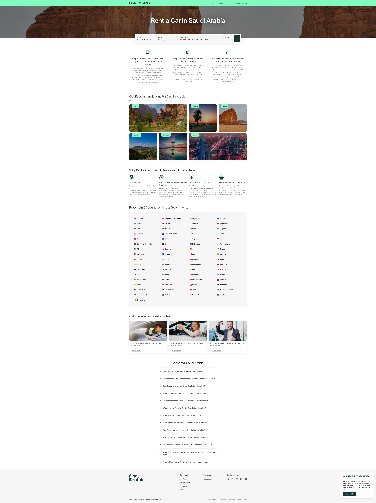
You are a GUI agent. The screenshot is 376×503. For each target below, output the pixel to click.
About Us (182, 479)
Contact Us (223, 3)
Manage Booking (241, 3)
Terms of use (242, 500)
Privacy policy (212, 500)
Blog (214, 3)
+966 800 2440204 (209, 480)
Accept (349, 494)
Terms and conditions (227, 500)
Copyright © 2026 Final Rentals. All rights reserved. (146, 500)
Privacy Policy (356, 487)
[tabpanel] (148, 337)
